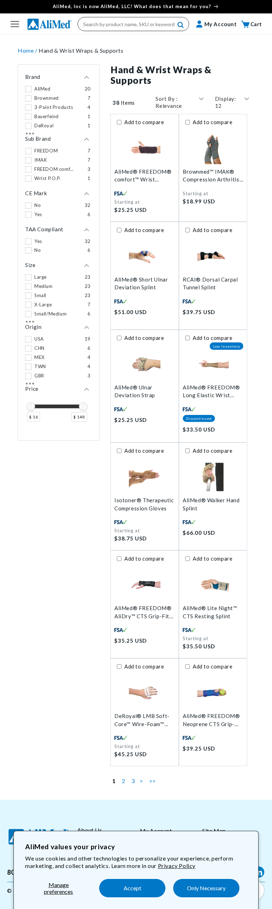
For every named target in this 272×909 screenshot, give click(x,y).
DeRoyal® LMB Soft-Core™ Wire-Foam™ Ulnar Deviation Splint (142, 720)
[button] (15, 24)
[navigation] (59, 252)
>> (152, 780)
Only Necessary (206, 888)
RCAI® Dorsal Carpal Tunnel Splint (210, 283)
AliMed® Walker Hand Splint (211, 504)
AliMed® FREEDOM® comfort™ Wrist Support (143, 176)
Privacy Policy (177, 865)
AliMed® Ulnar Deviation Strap (134, 391)
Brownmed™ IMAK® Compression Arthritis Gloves (211, 176)
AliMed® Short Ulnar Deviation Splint (141, 283)
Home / (28, 50)
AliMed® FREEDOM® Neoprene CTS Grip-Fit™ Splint (211, 720)
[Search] (181, 25)
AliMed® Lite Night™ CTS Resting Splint (210, 612)
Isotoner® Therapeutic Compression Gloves (144, 504)
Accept (132, 888)
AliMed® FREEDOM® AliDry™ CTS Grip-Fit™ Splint (144, 612)
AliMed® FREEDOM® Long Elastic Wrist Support (211, 391)
